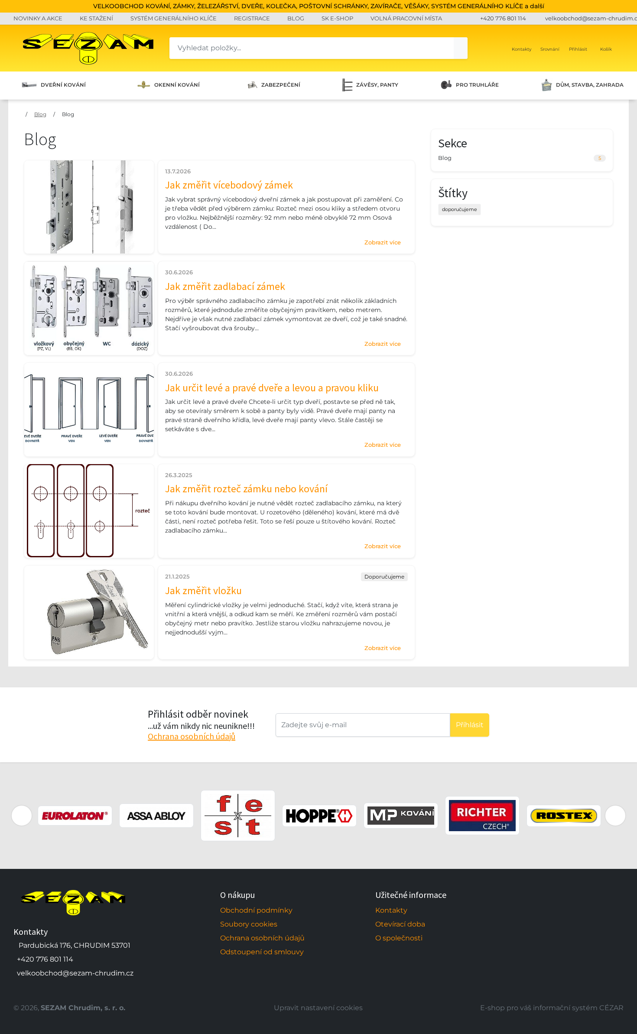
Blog (40, 114)
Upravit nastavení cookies (318, 1008)
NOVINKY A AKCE (37, 18)
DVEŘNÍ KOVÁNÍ (63, 85)
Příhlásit (470, 725)
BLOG (295, 18)
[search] (461, 48)
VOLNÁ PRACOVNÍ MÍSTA (406, 18)
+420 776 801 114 (503, 18)
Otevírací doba (400, 924)
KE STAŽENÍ (96, 18)
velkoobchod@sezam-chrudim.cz (75, 973)
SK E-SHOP (337, 18)
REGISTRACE (252, 18)
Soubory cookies (248, 924)
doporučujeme (459, 209)
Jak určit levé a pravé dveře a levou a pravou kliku (272, 387)
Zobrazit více (382, 242)
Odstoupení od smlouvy (262, 952)
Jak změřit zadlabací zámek (225, 286)
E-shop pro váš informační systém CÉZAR (552, 1008)
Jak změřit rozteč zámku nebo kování (246, 488)
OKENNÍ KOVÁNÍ (177, 85)
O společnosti (398, 938)
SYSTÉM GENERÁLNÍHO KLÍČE (173, 18)
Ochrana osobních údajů (191, 736)
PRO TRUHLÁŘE (477, 85)
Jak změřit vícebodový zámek (229, 185)
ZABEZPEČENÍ (280, 85)
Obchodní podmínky (256, 910)
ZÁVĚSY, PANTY (377, 85)
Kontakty (391, 910)
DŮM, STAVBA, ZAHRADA (590, 85)
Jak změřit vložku (203, 590)
